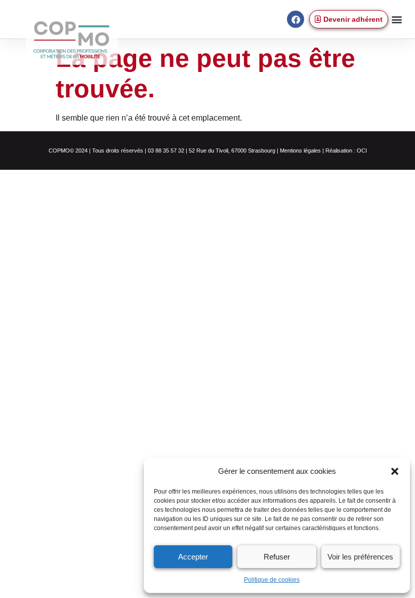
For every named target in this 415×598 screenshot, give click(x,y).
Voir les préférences (360, 556)
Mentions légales (300, 150)
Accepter (193, 556)
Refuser (277, 556)
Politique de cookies (272, 579)
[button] (395, 471)
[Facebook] (295, 19)
